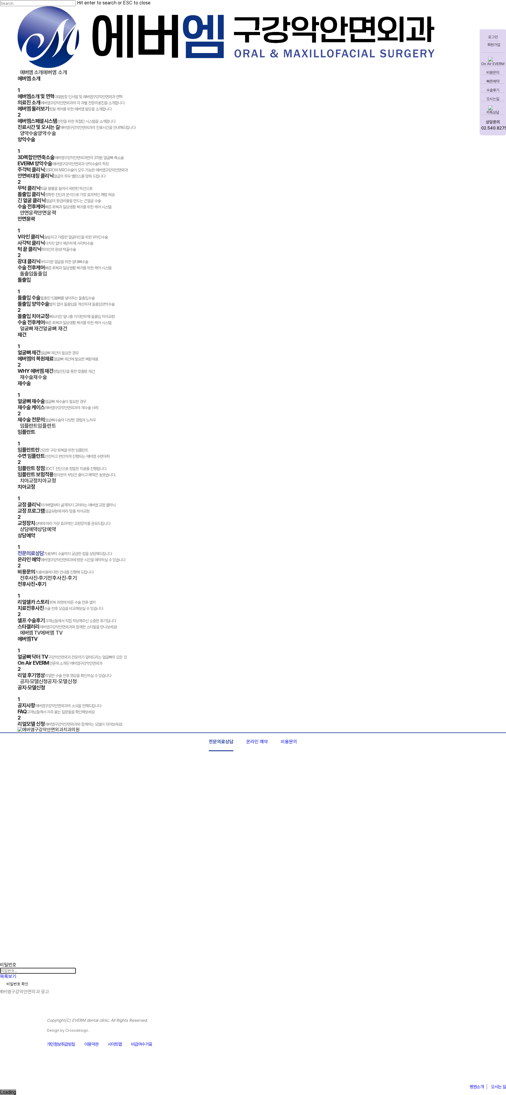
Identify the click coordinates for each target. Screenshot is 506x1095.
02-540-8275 (476, 1072)
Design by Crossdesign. (68, 1030)
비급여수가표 (141, 1044)
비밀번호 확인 (17, 984)
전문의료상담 (221, 741)
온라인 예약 (257, 741)
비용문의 (289, 741)
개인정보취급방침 (61, 1044)
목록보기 (8, 976)
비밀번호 (8, 965)
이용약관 (91, 1044)
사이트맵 (115, 1044)
